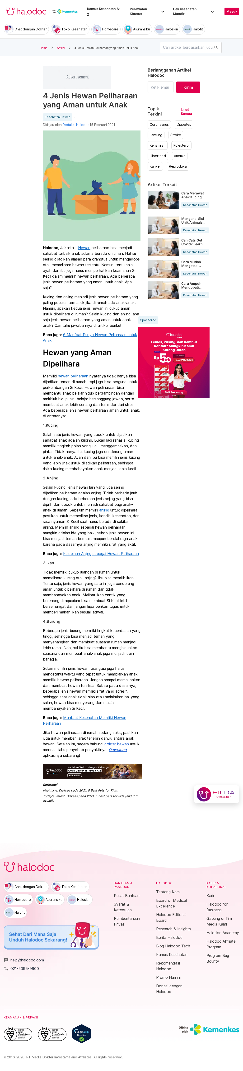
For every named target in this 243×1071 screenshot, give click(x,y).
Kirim (188, 87)
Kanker (155, 166)
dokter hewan (116, 744)
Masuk (231, 11)
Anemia (179, 156)
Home (43, 48)
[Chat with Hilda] (216, 794)
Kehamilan (157, 145)
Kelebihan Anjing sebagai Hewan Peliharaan (101, 553)
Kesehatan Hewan (57, 117)
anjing (104, 510)
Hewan (84, 247)
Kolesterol (181, 145)
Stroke (175, 135)
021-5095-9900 (21, 968)
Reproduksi (178, 166)
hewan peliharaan (73, 376)
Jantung (156, 135)
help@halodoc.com (24, 960)
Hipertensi (158, 156)
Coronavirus (159, 124)
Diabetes (184, 124)
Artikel (61, 48)
